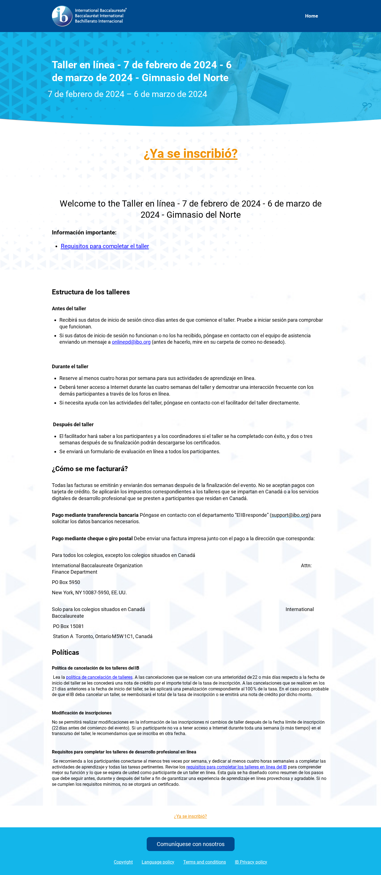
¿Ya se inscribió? (191, 153)
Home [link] (311, 16)
